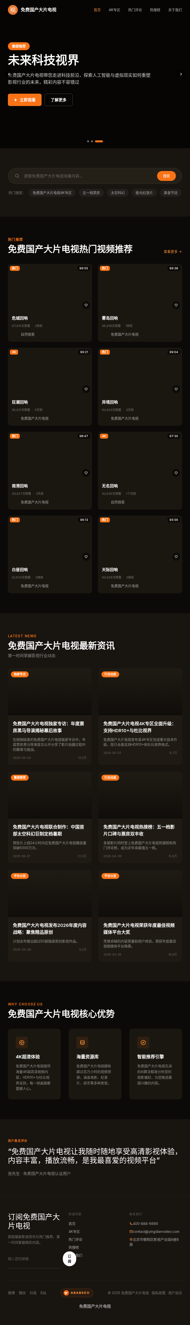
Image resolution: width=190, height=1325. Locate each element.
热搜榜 (155, 10)
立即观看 (28, 99)
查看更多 (171, 251)
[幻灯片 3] (99, 141)
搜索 (166, 176)
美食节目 (171, 193)
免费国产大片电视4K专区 (52, 193)
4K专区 (114, 10)
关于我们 (175, 10)
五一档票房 (91, 193)
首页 (97, 10)
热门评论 (135, 10)
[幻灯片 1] (88, 141)
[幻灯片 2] (92, 141)
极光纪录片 (144, 193)
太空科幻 (118, 193)
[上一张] (9, 74)
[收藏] (86, 305)
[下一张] (181, 74)
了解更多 (59, 99)
